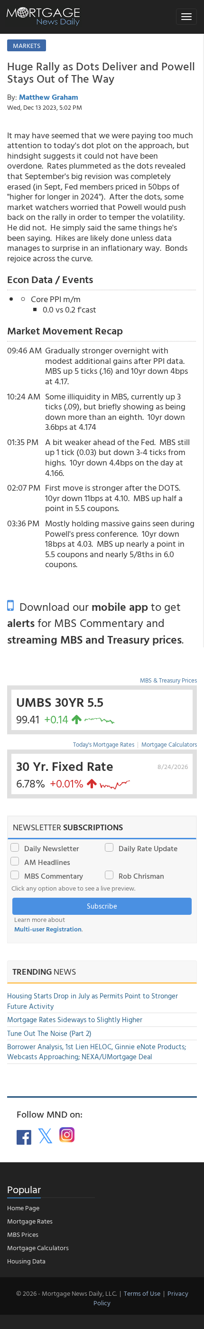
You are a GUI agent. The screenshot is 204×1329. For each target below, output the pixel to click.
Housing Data (26, 1261)
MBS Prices (22, 1234)
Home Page (23, 1208)
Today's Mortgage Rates (103, 744)
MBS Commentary (53, 876)
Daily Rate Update (148, 848)
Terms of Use (142, 1293)
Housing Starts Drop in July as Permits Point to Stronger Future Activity (92, 1000)
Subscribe (102, 906)
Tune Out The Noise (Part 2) (49, 1033)
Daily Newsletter (51, 848)
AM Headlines (47, 862)
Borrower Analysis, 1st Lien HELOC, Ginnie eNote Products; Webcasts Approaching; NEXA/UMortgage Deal (96, 1051)
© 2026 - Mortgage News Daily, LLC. (66, 1293)
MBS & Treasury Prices (168, 680)
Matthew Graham (48, 97)
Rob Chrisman (141, 876)
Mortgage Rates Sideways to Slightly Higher (74, 1019)
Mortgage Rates (30, 1221)
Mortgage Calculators (169, 744)
